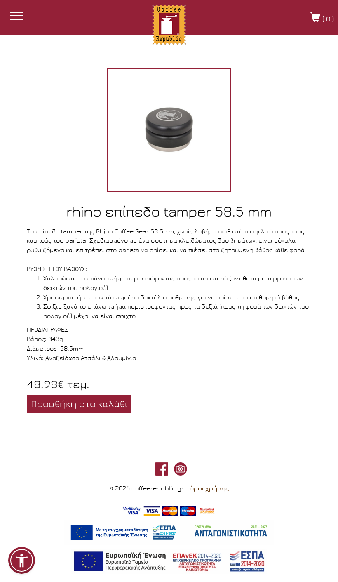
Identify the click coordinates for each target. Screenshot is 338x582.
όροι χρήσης (209, 488)
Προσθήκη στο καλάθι (79, 404)
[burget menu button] (16, 17)
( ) (327, 19)
